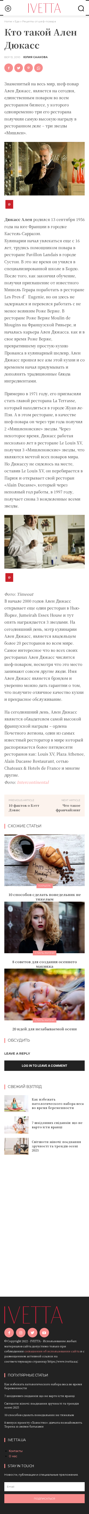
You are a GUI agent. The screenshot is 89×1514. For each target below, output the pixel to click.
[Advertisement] (44, 1220)
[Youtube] (44, 1332)
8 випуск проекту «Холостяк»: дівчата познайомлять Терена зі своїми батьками (43, 1424)
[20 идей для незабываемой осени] (44, 994)
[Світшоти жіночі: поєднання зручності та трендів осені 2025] (16, 1146)
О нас (13, 1456)
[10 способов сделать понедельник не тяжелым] (44, 860)
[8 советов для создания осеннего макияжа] (44, 927)
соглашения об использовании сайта (51, 1351)
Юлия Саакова (35, 57)
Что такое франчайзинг (68, 807)
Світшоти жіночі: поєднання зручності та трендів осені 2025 (56, 1146)
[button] (81, 8)
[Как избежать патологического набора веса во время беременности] (16, 1103)
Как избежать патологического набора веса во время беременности (58, 1103)
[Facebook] (8, 67)
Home (8, 21)
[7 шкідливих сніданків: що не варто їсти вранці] (16, 1124)
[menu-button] (7, 8)
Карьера (44, 885)
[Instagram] (20, 1332)
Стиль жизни (44, 953)
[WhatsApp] (38, 67)
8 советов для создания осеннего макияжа (44, 964)
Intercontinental (33, 782)
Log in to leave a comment (44, 1065)
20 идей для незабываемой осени (44, 1028)
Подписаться (44, 1498)
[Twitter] (18, 67)
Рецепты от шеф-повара (39, 21)
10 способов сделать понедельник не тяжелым (44, 897)
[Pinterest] (28, 67)
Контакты (16, 1451)
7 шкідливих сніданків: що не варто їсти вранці (57, 1124)
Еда (17, 21)
